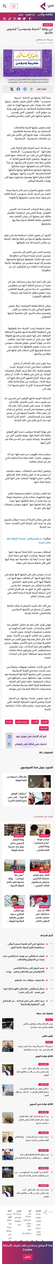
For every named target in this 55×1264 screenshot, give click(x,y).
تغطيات (38, 1217)
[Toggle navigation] (14, 6)
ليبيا (10, 1223)
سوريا (9, 1227)
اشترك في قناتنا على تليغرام (31, 744)
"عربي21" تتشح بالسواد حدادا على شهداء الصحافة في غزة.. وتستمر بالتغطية (35, 1048)
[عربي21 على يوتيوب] (19, 18)
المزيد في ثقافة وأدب (43, 816)
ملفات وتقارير (38, 1233)
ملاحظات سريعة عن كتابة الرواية (17, 779)
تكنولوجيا (18, 1221)
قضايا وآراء (27, 1220)
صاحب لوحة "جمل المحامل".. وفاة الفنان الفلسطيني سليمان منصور (40, 845)
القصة (9, 722)
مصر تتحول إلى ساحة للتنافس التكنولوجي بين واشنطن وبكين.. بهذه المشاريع (25, 970)
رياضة (39, 1224)
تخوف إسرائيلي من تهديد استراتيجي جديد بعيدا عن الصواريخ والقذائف (23, 958)
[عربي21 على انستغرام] (14, 18)
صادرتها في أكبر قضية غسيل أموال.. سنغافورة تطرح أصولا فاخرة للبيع (25, 946)
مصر (9, 1234)
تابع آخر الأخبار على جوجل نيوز (31, 736)
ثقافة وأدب (45, 14)
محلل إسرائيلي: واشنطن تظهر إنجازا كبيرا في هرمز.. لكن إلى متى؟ (24, 991)
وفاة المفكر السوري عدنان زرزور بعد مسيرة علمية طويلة (16, 844)
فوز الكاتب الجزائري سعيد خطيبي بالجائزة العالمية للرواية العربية (16, 916)
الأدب (35, 722)
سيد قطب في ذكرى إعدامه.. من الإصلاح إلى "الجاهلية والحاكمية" (23, 1003)
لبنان (9, 1238)
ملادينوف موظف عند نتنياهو (29, 980)
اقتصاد (38, 1221)
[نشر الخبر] (12, 89)
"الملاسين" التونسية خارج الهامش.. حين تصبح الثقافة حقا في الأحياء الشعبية (32, 1174)
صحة (19, 1224)
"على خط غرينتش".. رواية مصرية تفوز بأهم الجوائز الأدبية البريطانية (15, 880)
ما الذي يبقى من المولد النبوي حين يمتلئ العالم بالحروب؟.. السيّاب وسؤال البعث (32, 1092)
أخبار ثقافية (11, 15)
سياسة (49, 1020)
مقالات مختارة (28, 1224)
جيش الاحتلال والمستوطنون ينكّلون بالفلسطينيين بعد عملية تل (38, 1025)
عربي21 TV (17, 1214)
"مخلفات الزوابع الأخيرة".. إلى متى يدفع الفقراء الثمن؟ (17, 797)
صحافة (38, 1228)
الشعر (44, 722)
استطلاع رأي (26, 1233)
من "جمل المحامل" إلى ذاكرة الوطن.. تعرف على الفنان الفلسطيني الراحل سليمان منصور (33, 1120)
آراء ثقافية (30, 15)
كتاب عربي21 (28, 1215)
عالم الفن (18, 1217)
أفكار (29, 1229)
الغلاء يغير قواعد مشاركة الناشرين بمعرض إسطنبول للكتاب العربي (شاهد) (40, 880)
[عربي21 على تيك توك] (9, 18)
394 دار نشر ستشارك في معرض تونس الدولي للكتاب (42, 915)
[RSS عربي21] (4, 18)
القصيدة (43, 728)
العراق (9, 1220)
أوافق (27, 1257)
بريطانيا (8, 1231)
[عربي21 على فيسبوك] (30, 18)
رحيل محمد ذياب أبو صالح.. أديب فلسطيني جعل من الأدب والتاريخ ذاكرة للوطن (33, 1072)
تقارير (20, 15)
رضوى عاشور (22, 722)
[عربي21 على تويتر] (24, 18)
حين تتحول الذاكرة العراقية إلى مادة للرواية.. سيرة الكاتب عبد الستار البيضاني (32, 1156)
